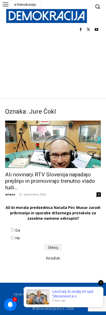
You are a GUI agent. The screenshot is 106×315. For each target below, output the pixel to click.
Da (17, 230)
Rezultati (53, 258)
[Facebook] (81, 30)
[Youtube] (96, 30)
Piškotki (62, 294)
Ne (17, 237)
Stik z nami (80, 294)
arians (10, 194)
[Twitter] (88, 30)
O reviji (28, 289)
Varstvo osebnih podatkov (33, 294)
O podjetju (46, 289)
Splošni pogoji (68, 289)
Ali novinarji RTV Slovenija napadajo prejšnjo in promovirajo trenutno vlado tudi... (50, 181)
